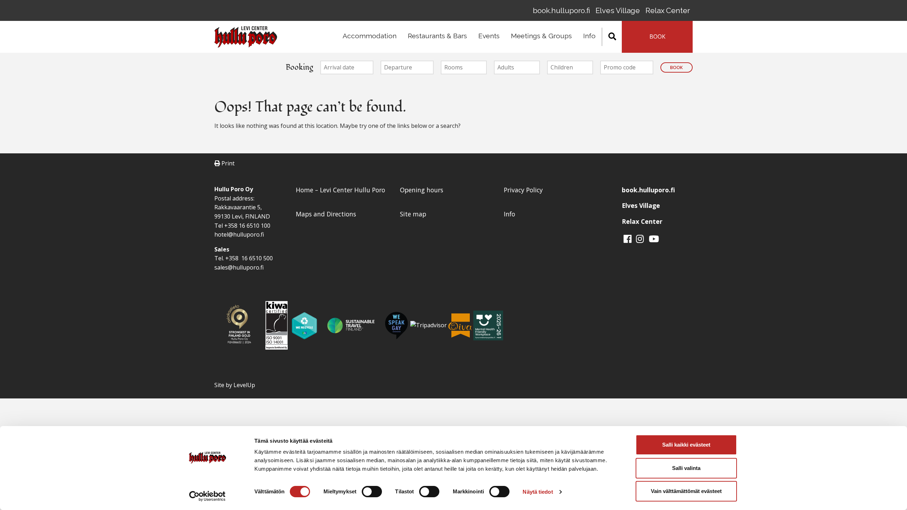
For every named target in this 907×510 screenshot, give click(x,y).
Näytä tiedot (538, 492)
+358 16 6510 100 (247, 226)
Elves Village (618, 10)
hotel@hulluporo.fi (239, 234)
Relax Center (668, 10)
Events (489, 36)
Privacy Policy (523, 190)
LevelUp (244, 385)
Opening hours (421, 190)
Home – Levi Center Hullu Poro (340, 190)
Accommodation (369, 36)
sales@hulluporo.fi (239, 267)
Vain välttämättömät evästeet (686, 491)
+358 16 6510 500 (248, 258)
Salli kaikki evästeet (686, 445)
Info (589, 36)
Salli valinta (686, 468)
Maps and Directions (326, 214)
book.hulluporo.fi (561, 10)
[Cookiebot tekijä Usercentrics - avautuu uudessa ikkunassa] (207, 496)
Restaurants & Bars (437, 36)
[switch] (372, 491)
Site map (413, 214)
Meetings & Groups (541, 36)
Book (676, 67)
